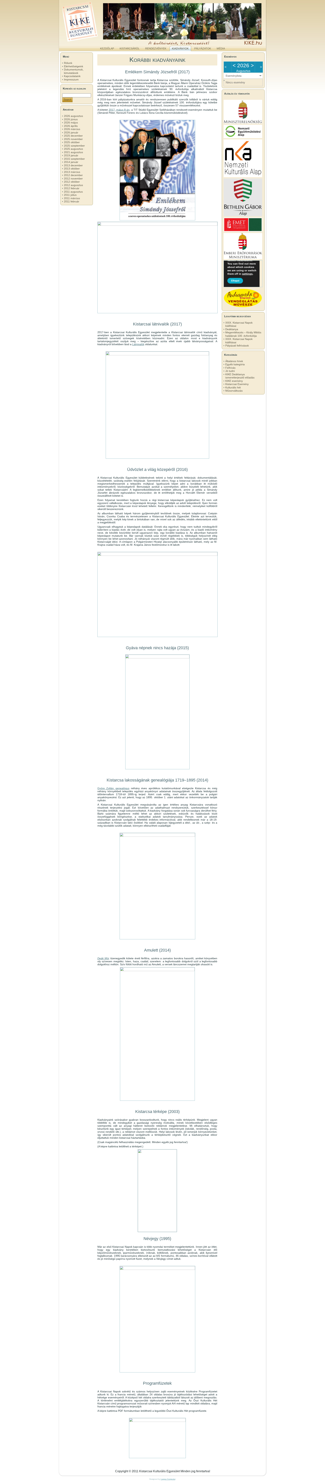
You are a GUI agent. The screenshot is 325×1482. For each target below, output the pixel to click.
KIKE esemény (234, 380)
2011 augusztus (73, 191)
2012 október (72, 181)
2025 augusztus (73, 148)
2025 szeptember (74, 145)
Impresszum (71, 79)
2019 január (71, 155)
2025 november (73, 139)
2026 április (71, 125)
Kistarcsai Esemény (237, 384)
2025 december (73, 135)
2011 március (72, 198)
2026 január (71, 132)
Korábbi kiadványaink (157, 59)
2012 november (73, 178)
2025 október (72, 142)
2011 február (71, 201)
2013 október (72, 168)
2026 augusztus (73, 115)
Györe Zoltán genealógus (113, 788)
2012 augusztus (73, 185)
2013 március (72, 171)
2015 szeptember (74, 158)
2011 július (70, 194)
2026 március (72, 129)
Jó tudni (230, 370)
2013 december (73, 165)
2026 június (71, 119)
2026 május (71, 122)
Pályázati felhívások (237, 345)
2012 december (73, 175)
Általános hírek (234, 361)
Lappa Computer (168, 1479)
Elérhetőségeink (73, 66)
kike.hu (90, 41)
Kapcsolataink (72, 76)
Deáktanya (231, 329)
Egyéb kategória (235, 364)
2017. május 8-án (119, 109)
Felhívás (230, 367)
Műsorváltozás (234, 390)
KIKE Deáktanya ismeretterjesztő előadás (239, 376)
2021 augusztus (73, 152)
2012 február (71, 188)
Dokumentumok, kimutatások (74, 71)
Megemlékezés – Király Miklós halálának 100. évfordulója (243, 334)
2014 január (71, 161)
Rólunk (68, 62)
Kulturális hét (233, 387)
